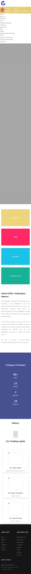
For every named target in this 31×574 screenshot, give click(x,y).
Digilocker (19, 552)
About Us (3, 539)
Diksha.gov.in (20, 539)
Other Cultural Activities (6, 39)
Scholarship (20, 544)
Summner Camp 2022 (6, 37)
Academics (4, 544)
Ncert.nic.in (19, 555)
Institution (3, 18)
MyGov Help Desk (21, 537)
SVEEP (2, 35)
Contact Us (4, 550)
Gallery (3, 547)
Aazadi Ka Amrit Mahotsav (20, 11)
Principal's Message (22, 26)
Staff (1, 21)
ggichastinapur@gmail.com (8, 565)
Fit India (19, 550)
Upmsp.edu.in (20, 542)
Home (2, 537)
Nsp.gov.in (19, 547)
